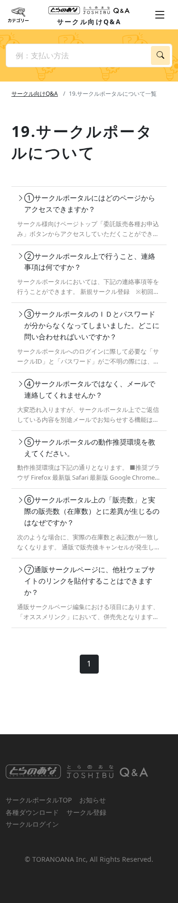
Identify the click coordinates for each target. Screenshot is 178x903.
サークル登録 (86, 812)
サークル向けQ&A (34, 94)
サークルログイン (32, 824)
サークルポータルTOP (39, 799)
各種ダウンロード (32, 812)
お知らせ (92, 799)
